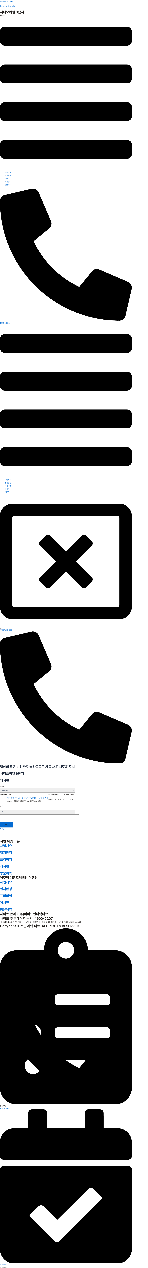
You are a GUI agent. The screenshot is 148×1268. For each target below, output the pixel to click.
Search (6, 825)
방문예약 (8, 185)
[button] (66, 91)
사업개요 (8, 172)
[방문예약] (66, 1260)
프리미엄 (8, 178)
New (2, 829)
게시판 (7, 182)
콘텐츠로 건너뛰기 (6, 1)
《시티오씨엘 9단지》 (7, 6)
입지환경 (8, 175)
